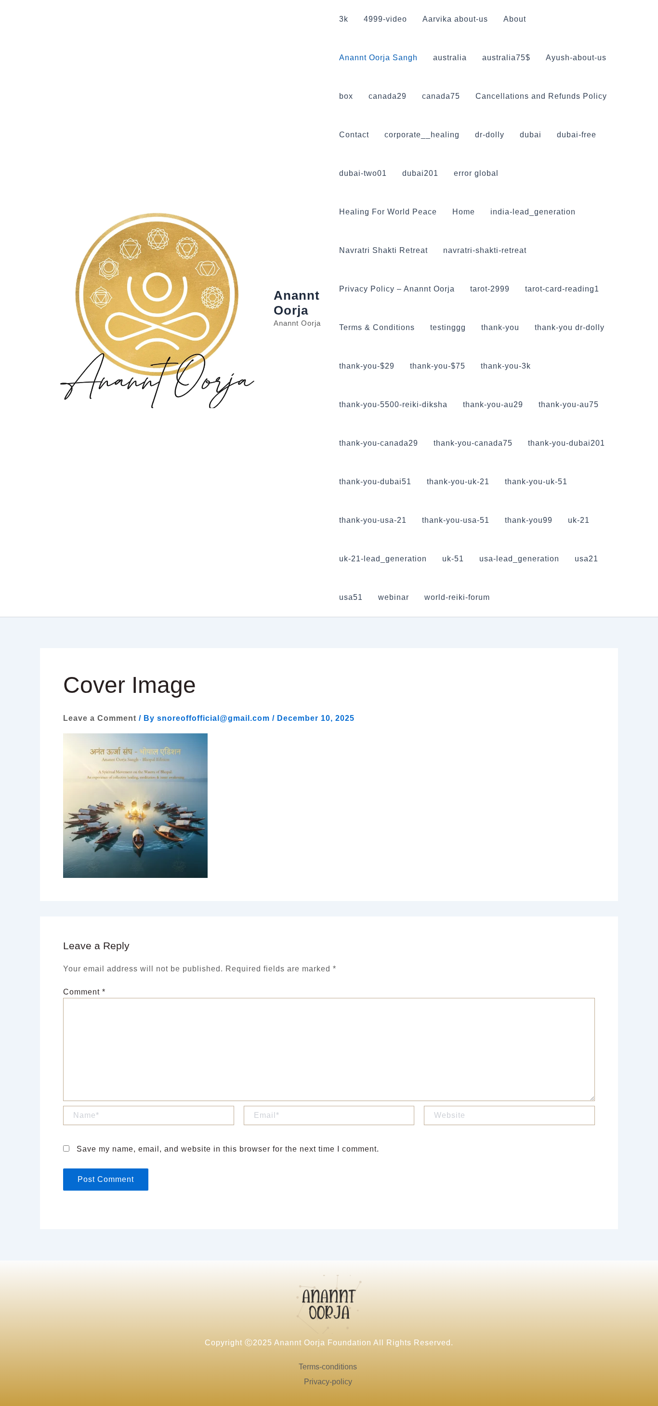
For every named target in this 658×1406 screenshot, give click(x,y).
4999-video (385, 19)
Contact (354, 135)
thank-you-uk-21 (458, 482)
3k (343, 19)
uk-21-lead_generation (383, 559)
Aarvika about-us (455, 19)
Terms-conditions (328, 1367)
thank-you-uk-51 (536, 482)
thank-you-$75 (437, 366)
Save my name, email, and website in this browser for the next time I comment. (228, 1149)
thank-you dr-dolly (570, 327)
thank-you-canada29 (378, 443)
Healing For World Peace (388, 212)
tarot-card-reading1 (562, 289)
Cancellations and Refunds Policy (541, 96)
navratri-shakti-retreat (484, 250)
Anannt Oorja (297, 303)
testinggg (448, 327)
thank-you (500, 327)
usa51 (351, 597)
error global (476, 173)
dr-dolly (489, 135)
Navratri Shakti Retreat (383, 250)
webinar (393, 597)
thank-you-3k (506, 366)
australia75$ (506, 57)
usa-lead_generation (519, 559)
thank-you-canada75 (473, 443)
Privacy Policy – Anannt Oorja (397, 289)
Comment (84, 992)
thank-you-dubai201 (566, 443)
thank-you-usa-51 (455, 520)
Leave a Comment (99, 718)
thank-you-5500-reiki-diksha (393, 404)
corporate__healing (422, 135)
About (514, 19)
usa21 (586, 559)
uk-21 (579, 520)
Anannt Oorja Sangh (378, 57)
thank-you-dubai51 (375, 482)
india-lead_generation (533, 212)
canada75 (441, 96)
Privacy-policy (328, 1382)
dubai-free (576, 135)
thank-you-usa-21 (373, 520)
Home (463, 212)
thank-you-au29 (493, 404)
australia (450, 57)
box (346, 96)
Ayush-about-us (576, 57)
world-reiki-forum (457, 597)
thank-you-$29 (367, 366)
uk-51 (453, 559)
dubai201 (420, 173)
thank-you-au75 (569, 404)
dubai (530, 135)
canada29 (387, 96)
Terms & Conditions (377, 327)
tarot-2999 (490, 289)
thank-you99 (529, 520)
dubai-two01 (363, 173)
